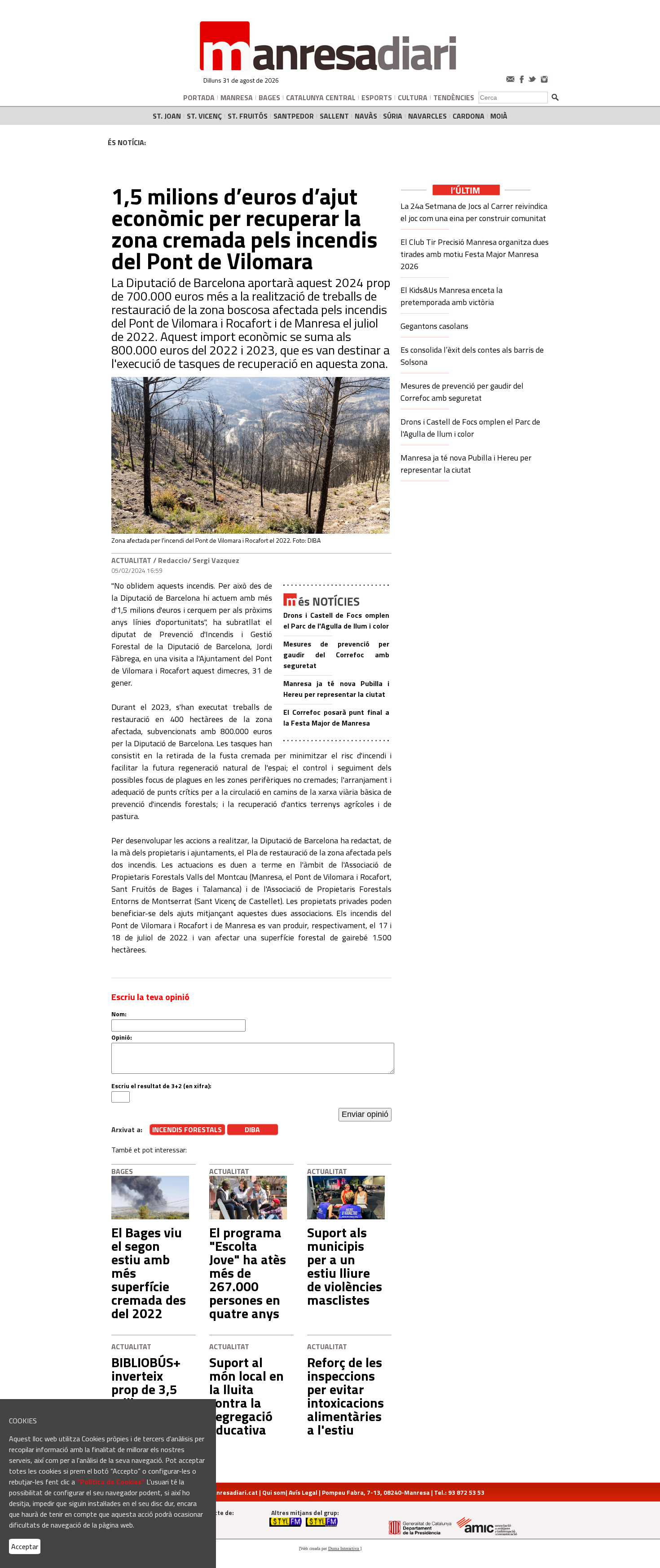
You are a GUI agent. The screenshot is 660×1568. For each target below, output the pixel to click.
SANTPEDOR (293, 116)
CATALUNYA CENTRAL (321, 97)
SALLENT (334, 116)
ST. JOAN (167, 116)
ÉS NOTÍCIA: (127, 142)
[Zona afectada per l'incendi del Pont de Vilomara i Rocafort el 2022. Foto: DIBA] (250, 531)
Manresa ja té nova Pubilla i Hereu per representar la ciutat (336, 689)
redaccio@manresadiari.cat (217, 1492)
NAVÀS (366, 116)
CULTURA (412, 97)
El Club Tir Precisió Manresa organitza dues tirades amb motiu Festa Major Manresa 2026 (474, 254)
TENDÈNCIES (453, 97)
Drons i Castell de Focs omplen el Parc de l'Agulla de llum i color (336, 620)
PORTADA (199, 97)
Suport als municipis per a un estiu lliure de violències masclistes (344, 1266)
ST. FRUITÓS (248, 116)
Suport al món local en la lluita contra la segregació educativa (246, 1396)
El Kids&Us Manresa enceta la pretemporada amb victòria (451, 296)
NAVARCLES (427, 116)
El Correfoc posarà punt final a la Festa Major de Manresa (336, 717)
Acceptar (24, 1546)
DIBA (252, 1129)
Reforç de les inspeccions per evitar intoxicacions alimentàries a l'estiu (345, 1396)
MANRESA (236, 97)
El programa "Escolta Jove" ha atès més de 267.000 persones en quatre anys (247, 1273)
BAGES (269, 97)
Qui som (274, 1492)
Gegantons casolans (434, 326)
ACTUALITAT (131, 560)
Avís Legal (303, 1492)
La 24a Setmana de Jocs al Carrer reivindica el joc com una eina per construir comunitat (473, 212)
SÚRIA (392, 116)
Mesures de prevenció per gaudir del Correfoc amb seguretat (336, 654)
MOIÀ (498, 116)
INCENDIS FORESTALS (187, 1129)
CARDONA (468, 116)
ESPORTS (376, 97)
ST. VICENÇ (204, 116)
